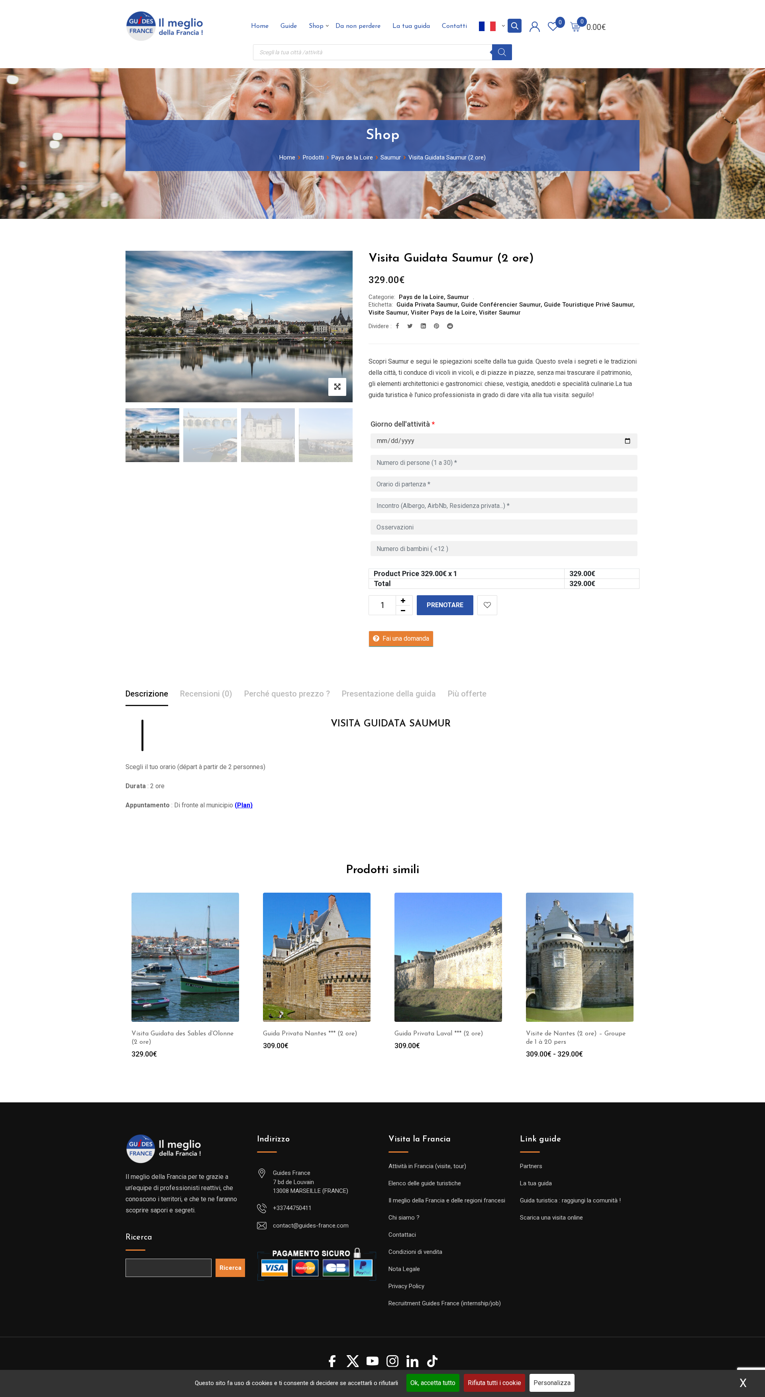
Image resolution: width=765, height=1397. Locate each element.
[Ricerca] (502, 52)
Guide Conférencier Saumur (501, 304)
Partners (531, 1166)
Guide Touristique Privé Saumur (588, 304)
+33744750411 (292, 1208)
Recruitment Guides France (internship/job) (444, 1303)
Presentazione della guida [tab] (389, 693)
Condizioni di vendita (415, 1251)
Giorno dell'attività (403, 424)
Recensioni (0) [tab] (206, 693)
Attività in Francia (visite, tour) (427, 1166)
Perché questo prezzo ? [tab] (287, 693)
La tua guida (411, 26)
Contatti (454, 26)
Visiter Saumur (500, 312)
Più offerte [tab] (467, 693)
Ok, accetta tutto (432, 1383)
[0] (575, 26)
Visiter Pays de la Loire (443, 312)
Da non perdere (358, 26)
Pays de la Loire (421, 297)
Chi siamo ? (404, 1217)
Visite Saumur (388, 312)
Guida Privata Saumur (427, 304)
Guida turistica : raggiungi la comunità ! (570, 1200)
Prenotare (445, 605)
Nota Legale (404, 1269)
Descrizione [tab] (147, 693)
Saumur (458, 297)
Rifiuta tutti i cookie (494, 1383)
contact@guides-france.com (311, 1225)
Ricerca (139, 1238)
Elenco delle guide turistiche (424, 1183)
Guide (288, 26)
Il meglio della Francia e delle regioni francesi (446, 1200)
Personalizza (552, 1383)
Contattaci (402, 1234)
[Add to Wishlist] (487, 605)
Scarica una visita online (551, 1217)
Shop (316, 26)
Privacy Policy (406, 1286)
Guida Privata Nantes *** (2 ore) (310, 1034)
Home (260, 26)
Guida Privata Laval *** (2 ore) (438, 1034)
